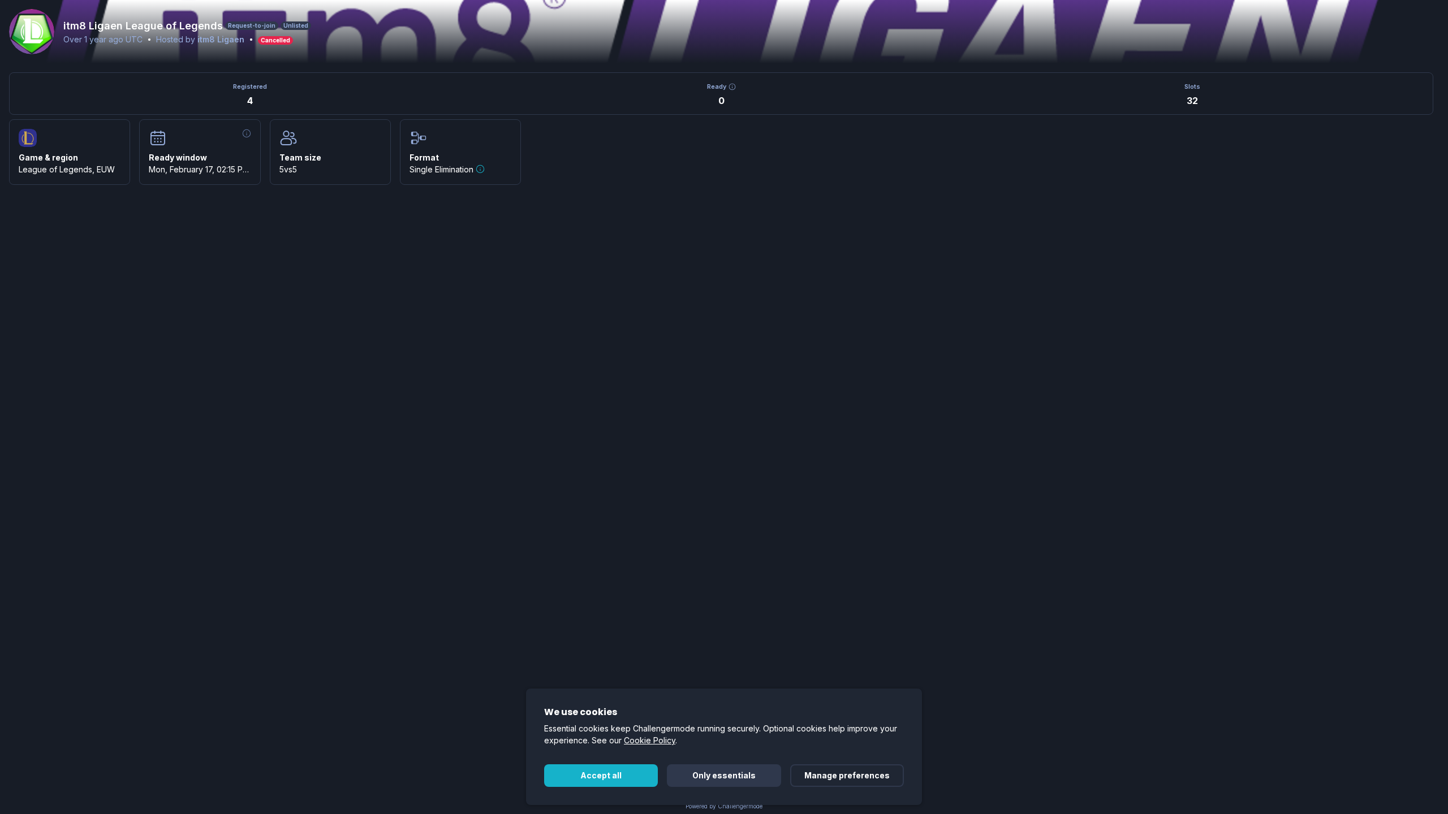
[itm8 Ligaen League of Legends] (31, 31)
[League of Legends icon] (28, 138)
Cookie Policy (649, 740)
